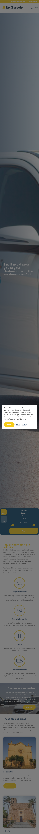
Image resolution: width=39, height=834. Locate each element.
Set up (24, 425)
